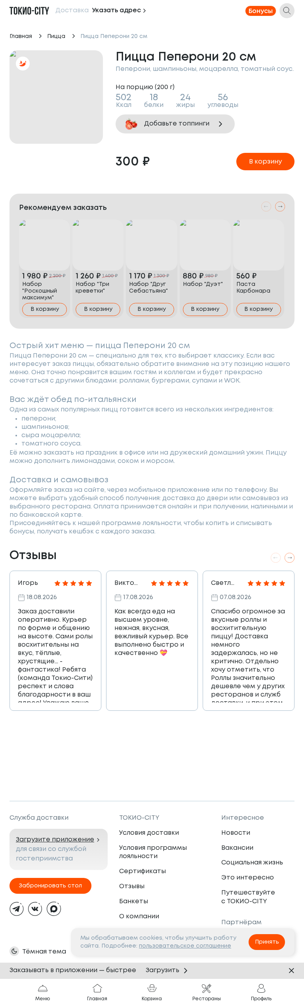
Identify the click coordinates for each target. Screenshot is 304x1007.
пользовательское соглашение (185, 946)
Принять (267, 942)
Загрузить (162, 970)
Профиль (261, 999)
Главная (21, 36)
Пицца (56, 36)
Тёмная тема (44, 952)
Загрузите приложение (55, 840)
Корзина (152, 999)
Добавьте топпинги (176, 124)
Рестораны (206, 999)
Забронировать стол (50, 885)
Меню (42, 999)
